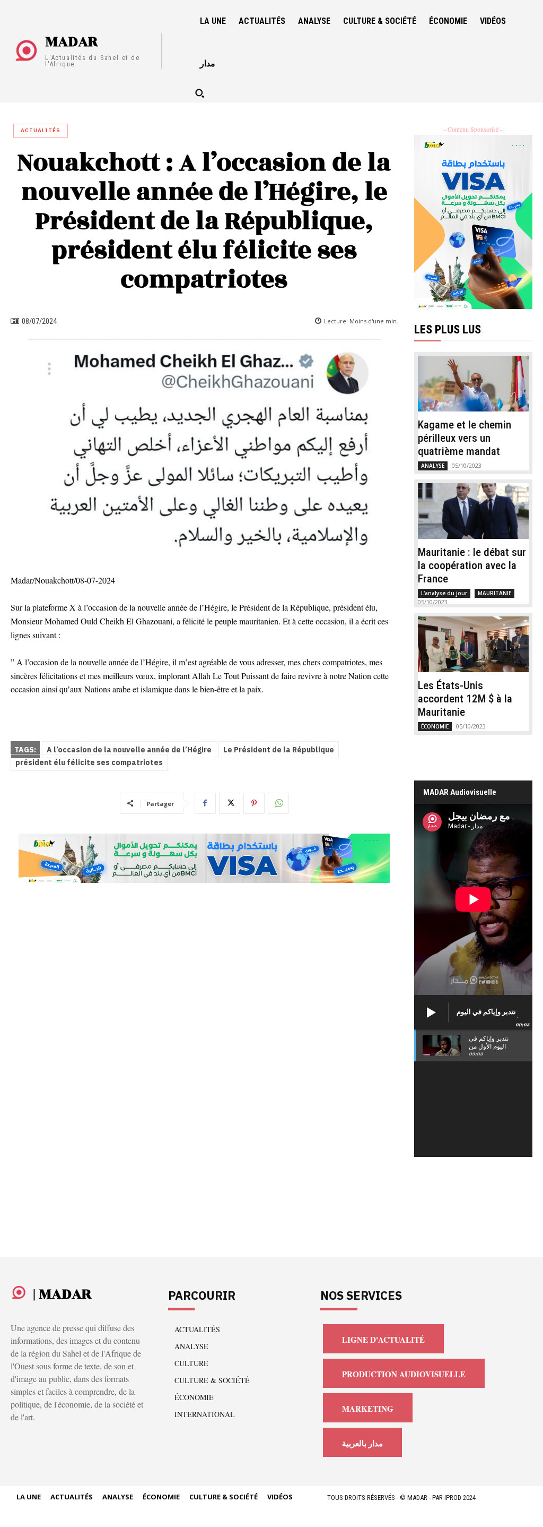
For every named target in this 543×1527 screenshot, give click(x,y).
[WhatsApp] (278, 803)
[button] (199, 93)
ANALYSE (432, 465)
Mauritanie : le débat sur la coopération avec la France (472, 565)
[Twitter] (229, 803)
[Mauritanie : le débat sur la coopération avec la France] (473, 511)
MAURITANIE (494, 593)
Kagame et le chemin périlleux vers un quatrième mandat (464, 438)
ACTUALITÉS (40, 130)
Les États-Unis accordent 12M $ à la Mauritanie (465, 698)
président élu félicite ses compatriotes (89, 762)
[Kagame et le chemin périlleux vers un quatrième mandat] (473, 383)
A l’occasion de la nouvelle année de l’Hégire (129, 750)
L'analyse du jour (444, 593)
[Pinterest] (254, 803)
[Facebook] (205, 803)
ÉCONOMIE (435, 726)
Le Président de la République (278, 750)
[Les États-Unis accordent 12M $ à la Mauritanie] (473, 644)
